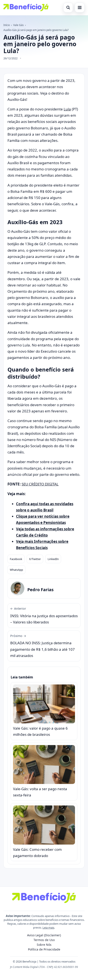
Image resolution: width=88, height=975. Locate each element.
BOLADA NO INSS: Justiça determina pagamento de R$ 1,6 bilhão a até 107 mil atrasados (42, 646)
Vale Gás (18, 25)
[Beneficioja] (25, 7)
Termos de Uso (44, 940)
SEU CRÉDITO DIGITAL (40, 484)
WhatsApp (16, 570)
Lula (67, 109)
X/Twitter (35, 559)
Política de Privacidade (44, 949)
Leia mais (48, 927)
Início (6, 25)
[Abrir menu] (80, 7)
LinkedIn (53, 559)
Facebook (16, 559)
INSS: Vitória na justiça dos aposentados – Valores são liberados (44, 615)
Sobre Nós (44, 945)
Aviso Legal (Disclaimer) (44, 935)
